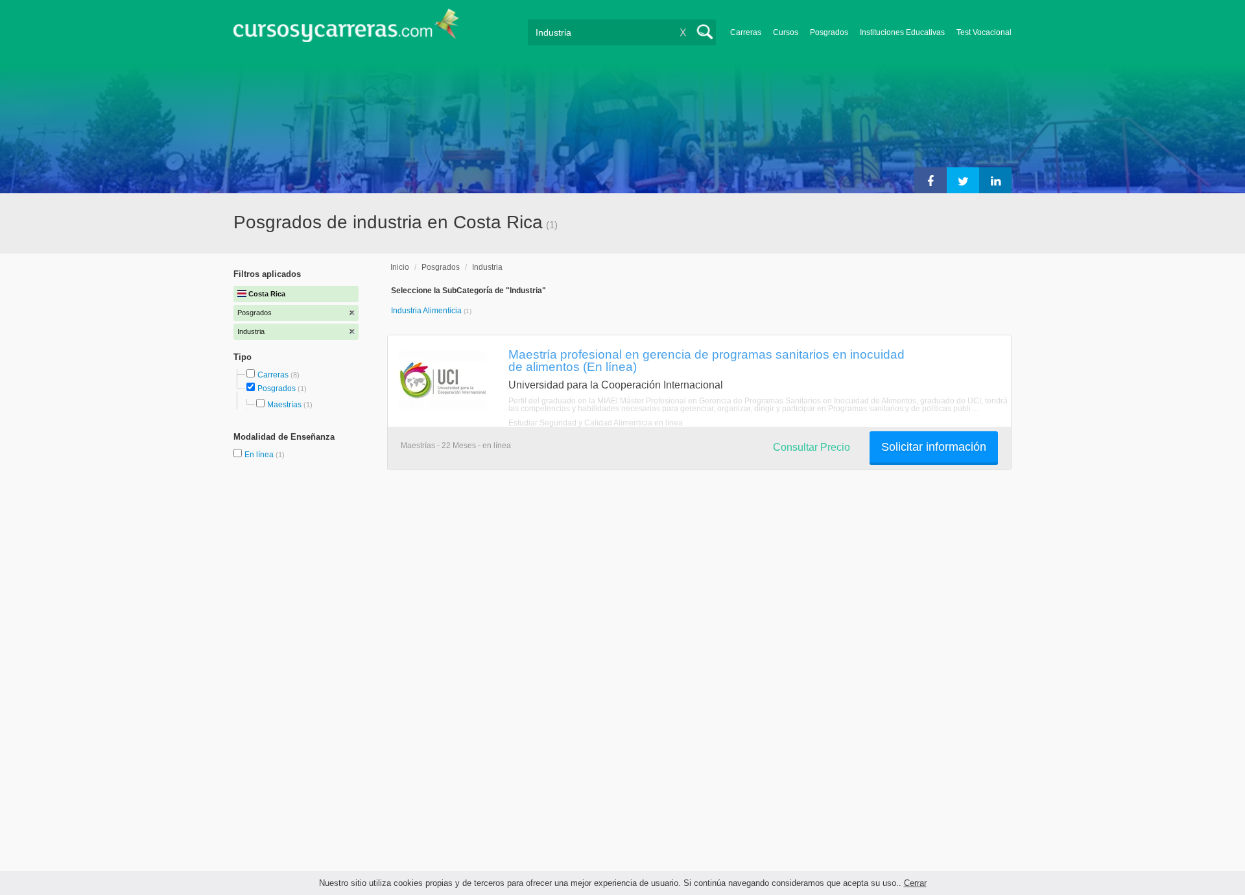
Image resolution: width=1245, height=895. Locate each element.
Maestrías (284, 404)
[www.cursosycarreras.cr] (346, 29)
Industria (487, 267)
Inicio (399, 267)
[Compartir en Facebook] (930, 180)
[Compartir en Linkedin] (995, 180)
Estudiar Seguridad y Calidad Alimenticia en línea (595, 422)
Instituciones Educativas (902, 32)
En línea (260, 454)
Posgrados (829, 32)
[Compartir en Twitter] (963, 180)
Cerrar (915, 883)
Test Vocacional (984, 32)
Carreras (745, 32)
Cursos (785, 32)
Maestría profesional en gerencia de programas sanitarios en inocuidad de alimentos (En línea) (706, 360)
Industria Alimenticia (427, 310)
